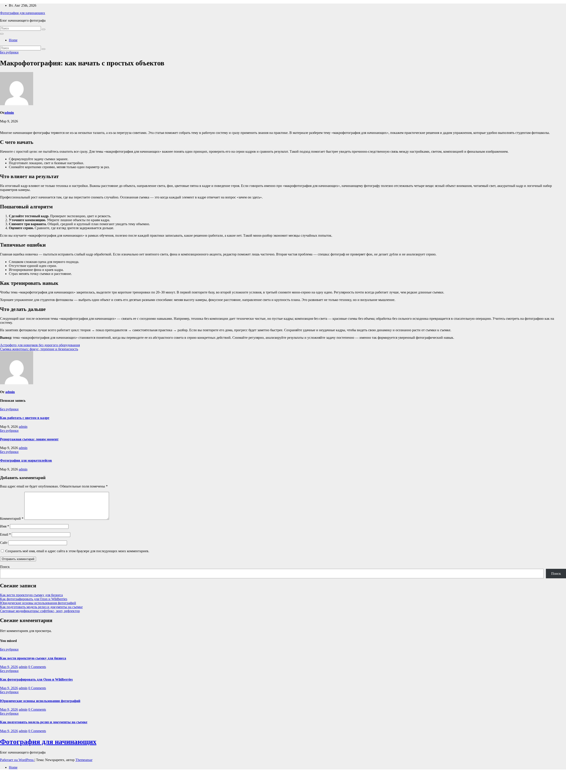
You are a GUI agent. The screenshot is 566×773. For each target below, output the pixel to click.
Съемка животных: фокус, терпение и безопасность (39, 349)
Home (13, 40)
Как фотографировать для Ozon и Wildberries (33, 599)
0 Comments (37, 667)
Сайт (4, 543)
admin (9, 112)
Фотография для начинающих (22, 13)
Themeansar (83, 760)
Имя (4, 526)
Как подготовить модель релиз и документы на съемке (41, 607)
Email (5, 534)
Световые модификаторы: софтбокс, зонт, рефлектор (40, 611)
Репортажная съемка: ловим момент (29, 439)
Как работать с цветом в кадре (24, 418)
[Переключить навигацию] (2, 33)
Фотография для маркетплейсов (26, 460)
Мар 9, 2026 (9, 667)
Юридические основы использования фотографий (38, 603)
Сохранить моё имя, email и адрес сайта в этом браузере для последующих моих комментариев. (77, 551)
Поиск (5, 567)
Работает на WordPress (17, 760)
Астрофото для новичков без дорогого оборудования (40, 345)
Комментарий (11, 518)
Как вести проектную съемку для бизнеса (31, 595)
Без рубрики (9, 52)
